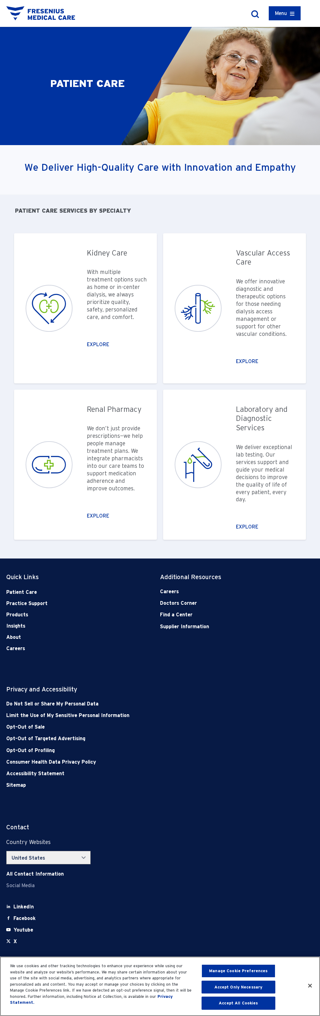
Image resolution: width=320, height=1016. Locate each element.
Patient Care (21, 592)
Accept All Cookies (238, 1003)
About (13, 637)
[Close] (310, 986)
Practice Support (27, 603)
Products (17, 615)
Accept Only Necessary (238, 987)
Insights (15, 626)
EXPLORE (98, 344)
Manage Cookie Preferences (238, 970)
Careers (15, 648)
